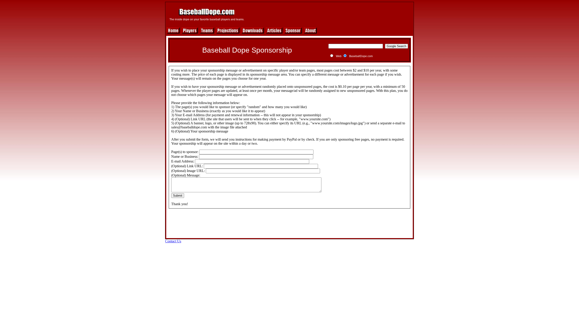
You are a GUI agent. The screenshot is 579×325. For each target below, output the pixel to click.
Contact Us (173, 241)
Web (339, 56)
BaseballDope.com (361, 56)
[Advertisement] (329, 14)
